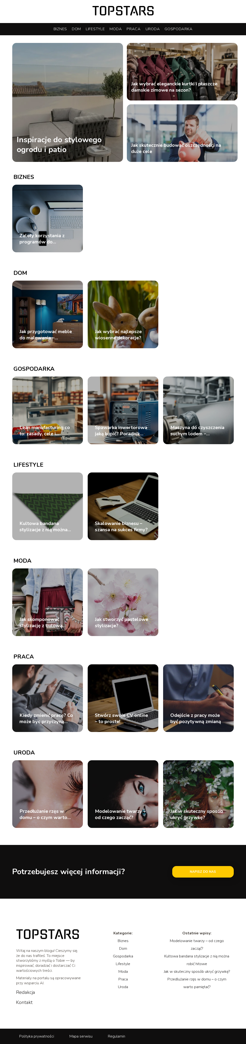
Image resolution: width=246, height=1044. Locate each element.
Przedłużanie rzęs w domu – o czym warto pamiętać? (43, 814)
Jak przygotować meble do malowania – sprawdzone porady (45, 335)
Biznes (60, 29)
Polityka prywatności (36, 1036)
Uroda (153, 29)
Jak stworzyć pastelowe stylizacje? (121, 622)
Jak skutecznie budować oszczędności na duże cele (176, 148)
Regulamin (116, 1036)
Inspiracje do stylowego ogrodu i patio (59, 145)
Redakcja (25, 992)
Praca (134, 29)
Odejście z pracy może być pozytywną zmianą (195, 718)
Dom (76, 29)
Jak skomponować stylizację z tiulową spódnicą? (40, 622)
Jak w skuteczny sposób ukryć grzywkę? (196, 814)
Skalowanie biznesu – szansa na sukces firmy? (121, 526)
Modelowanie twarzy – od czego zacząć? (120, 814)
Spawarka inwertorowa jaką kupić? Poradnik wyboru (121, 431)
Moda (116, 29)
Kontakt (24, 1002)
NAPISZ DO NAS (203, 872)
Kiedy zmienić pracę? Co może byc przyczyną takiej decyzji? (46, 718)
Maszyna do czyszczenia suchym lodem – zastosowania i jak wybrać (197, 431)
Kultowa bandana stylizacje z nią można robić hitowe (43, 526)
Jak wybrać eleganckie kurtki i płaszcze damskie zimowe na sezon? (174, 87)
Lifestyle (95, 29)
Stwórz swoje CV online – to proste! (121, 718)
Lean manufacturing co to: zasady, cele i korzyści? (44, 431)
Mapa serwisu (80, 1036)
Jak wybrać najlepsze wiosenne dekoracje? (118, 335)
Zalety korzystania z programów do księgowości (42, 239)
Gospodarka (178, 29)
